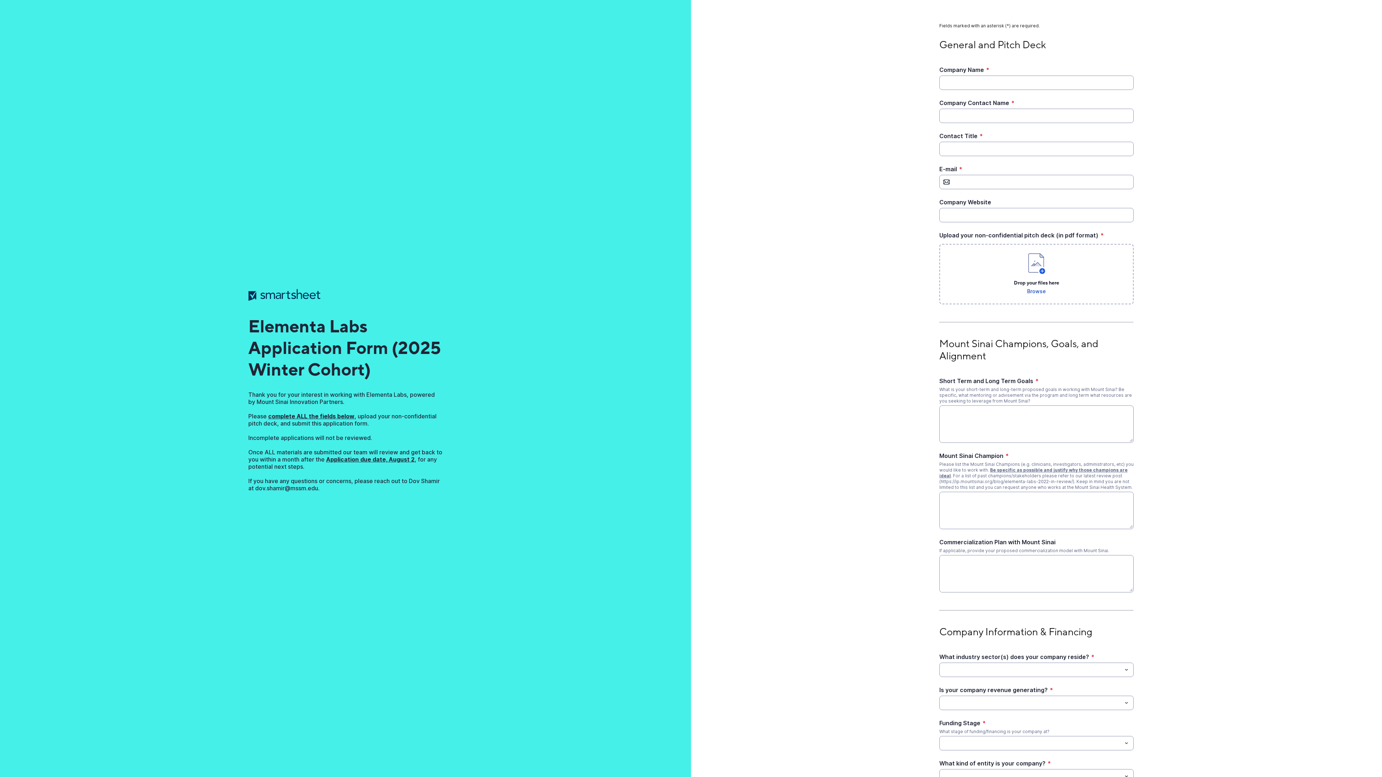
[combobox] (1036, 670)
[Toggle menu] (1126, 670)
